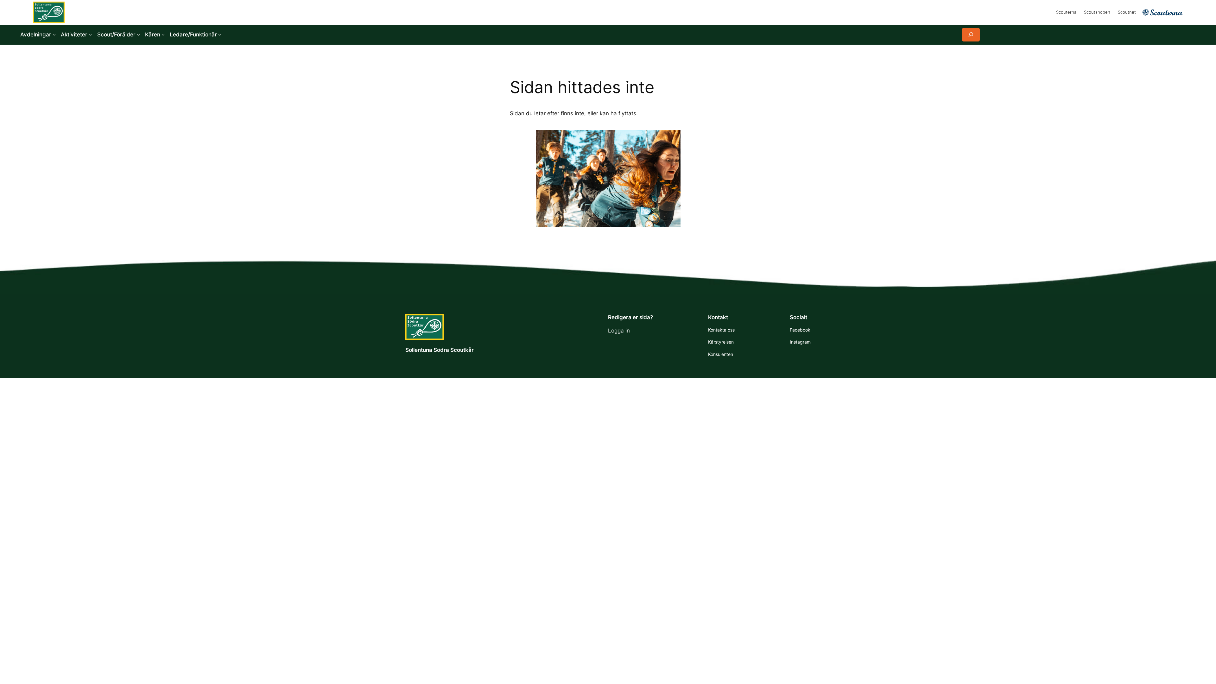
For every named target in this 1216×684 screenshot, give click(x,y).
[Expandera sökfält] (971, 34)
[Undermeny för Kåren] (163, 34)
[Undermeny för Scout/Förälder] (138, 34)
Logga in (619, 330)
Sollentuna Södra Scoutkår (439, 350)
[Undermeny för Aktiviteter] (90, 34)
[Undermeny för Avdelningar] (54, 34)
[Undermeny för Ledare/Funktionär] (219, 34)
